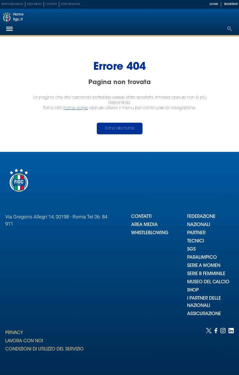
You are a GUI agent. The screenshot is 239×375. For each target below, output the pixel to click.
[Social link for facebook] (216, 345)
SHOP (193, 290)
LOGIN (214, 4)
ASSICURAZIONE (204, 314)
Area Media (34, 4)
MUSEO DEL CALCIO (208, 282)
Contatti (51, 4)
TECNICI (195, 241)
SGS (191, 249)
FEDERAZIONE (201, 217)
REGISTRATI (231, 4)
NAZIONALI (198, 225)
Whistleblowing (12, 4)
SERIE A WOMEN (203, 266)
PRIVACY (14, 333)
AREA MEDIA (144, 225)
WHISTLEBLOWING (149, 233)
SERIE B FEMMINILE (206, 274)
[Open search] (229, 29)
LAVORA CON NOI (24, 341)
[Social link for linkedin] (231, 345)
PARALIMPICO (202, 258)
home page (76, 108)
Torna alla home (119, 128)
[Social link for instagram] (223, 345)
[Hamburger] (9, 28)
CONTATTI (141, 217)
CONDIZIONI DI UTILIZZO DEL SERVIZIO (44, 349)
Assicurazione (70, 4)
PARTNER (196, 233)
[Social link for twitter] (209, 345)
